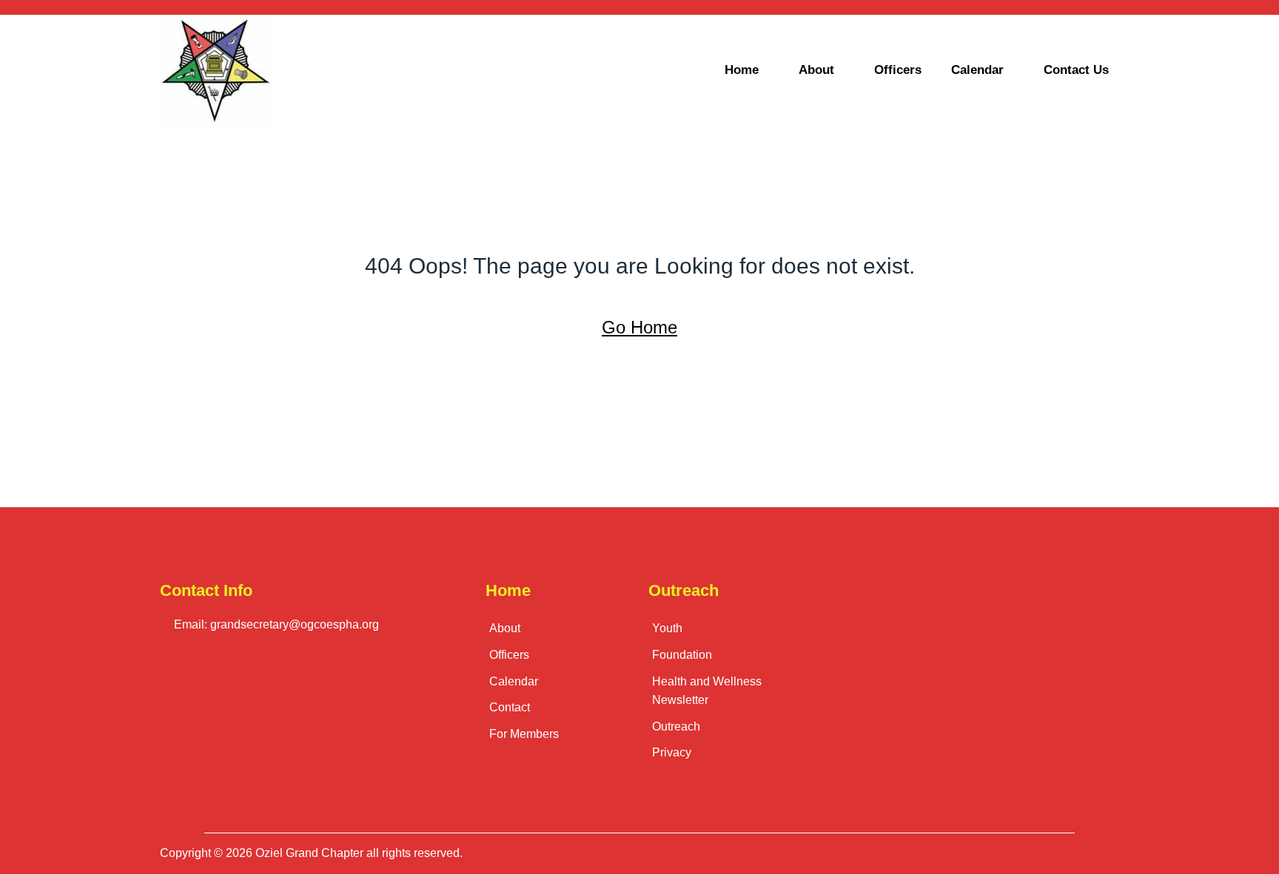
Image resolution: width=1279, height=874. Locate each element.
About (816, 70)
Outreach (676, 726)
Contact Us (1076, 70)
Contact (509, 707)
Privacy (671, 752)
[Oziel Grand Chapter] (273, 70)
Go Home (639, 327)
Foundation (682, 654)
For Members (524, 734)
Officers (898, 70)
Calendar (977, 70)
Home (742, 70)
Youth (667, 628)
